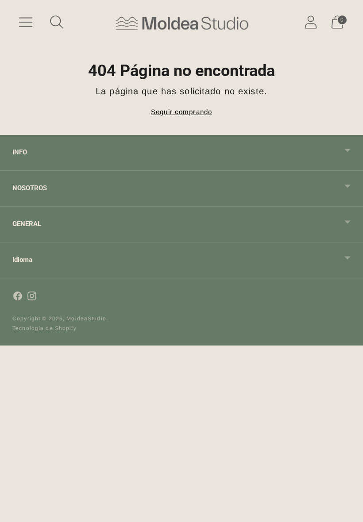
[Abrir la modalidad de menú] (25, 22)
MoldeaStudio (86, 318)
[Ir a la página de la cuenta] (310, 22)
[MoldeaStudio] (181, 22)
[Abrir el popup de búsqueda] (56, 22)
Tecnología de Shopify (44, 328)
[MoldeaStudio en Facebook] (17, 297)
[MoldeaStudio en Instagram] (32, 297)
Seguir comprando (181, 111)
